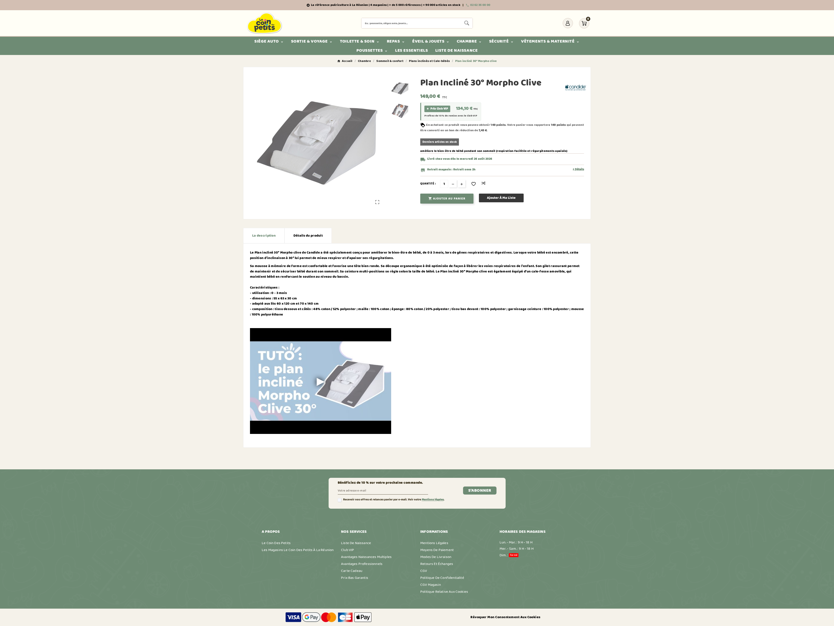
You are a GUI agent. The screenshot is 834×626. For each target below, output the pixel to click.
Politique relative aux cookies (444, 591)
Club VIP (347, 550)
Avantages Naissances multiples (366, 557)
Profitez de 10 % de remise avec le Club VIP (450, 116)
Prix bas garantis (354, 578)
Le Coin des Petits (276, 543)
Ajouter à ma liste (501, 198)
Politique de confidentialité (442, 578)
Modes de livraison (435, 557)
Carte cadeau (351, 571)
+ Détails (578, 169)
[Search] (466, 23)
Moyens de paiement (437, 550)
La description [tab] (264, 235)
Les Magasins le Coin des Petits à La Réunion (298, 550)
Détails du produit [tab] (308, 235)
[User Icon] (568, 23)
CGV (423, 571)
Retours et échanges (436, 564)
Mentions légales (433, 499)
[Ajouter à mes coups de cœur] (474, 184)
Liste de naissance (356, 543)
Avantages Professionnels (361, 564)
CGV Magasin (430, 584)
